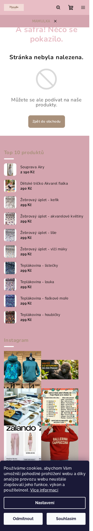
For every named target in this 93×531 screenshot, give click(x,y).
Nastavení (44, 502)
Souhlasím (66, 518)
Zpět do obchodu (46, 121)
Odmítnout (23, 518)
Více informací (44, 490)
